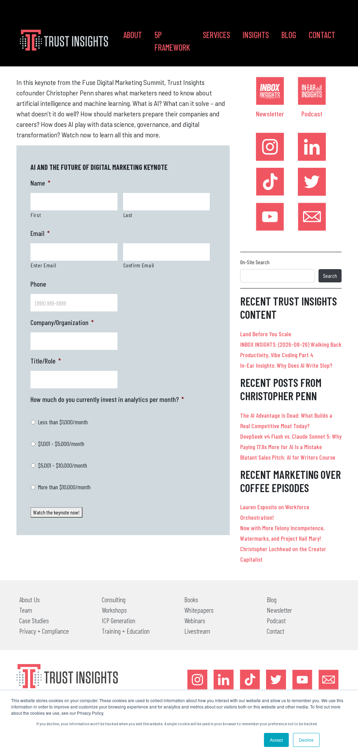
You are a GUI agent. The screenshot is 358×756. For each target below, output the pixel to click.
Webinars (194, 620)
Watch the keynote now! (56, 512)
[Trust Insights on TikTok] (270, 182)
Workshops (114, 610)
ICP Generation (118, 620)
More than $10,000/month (64, 487)
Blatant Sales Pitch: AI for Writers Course (287, 457)
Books (191, 599)
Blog (288, 35)
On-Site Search (255, 262)
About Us (29, 599)
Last (128, 214)
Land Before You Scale (265, 334)
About (132, 35)
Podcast (311, 113)
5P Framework (172, 41)
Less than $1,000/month (63, 422)
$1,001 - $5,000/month (61, 443)
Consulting (114, 599)
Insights (256, 35)
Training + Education (126, 631)
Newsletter (270, 113)
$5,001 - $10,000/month (62, 465)
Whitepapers (199, 610)
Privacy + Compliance (44, 631)
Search (330, 275)
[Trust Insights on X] (276, 680)
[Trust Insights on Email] (312, 217)
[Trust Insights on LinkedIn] (312, 147)
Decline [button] (306, 740)
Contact (322, 35)
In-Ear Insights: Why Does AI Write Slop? (286, 365)
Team (25, 610)
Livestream (197, 631)
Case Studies (34, 620)
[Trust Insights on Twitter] (312, 182)
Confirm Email (139, 265)
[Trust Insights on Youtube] (270, 217)
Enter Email (43, 265)
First (36, 214)
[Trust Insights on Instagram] (270, 147)
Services (216, 35)
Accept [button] (276, 740)
